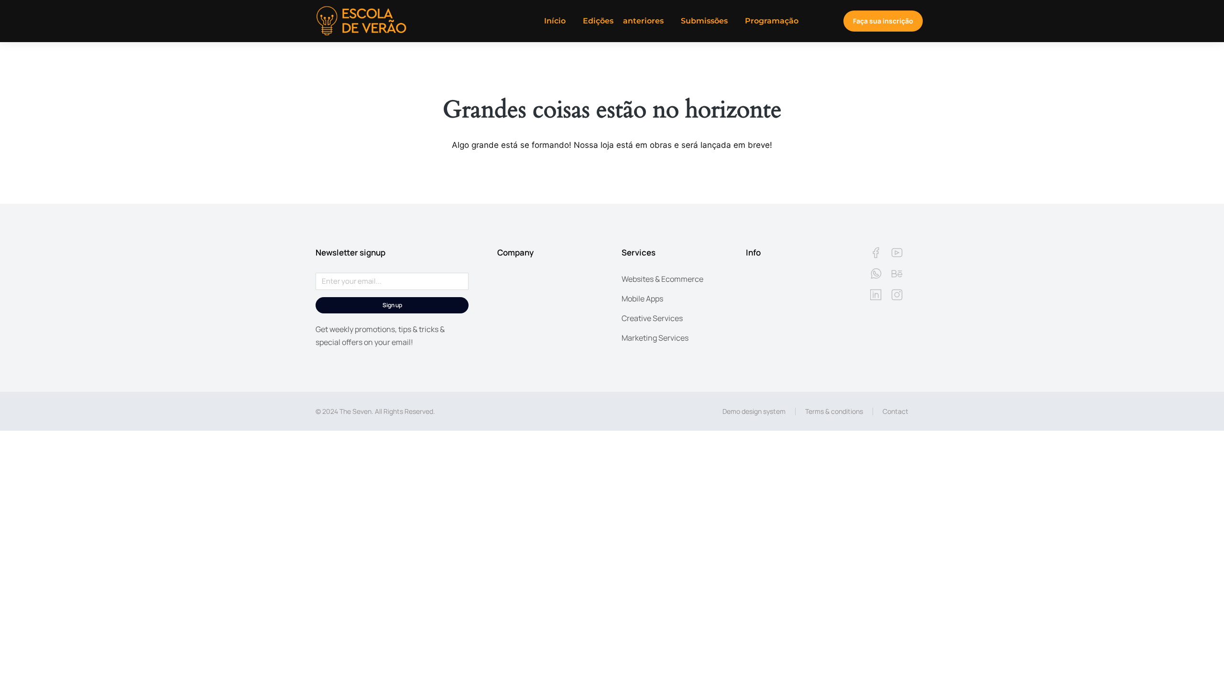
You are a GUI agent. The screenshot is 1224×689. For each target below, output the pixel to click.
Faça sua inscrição (883, 20)
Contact (895, 411)
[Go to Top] (1200, 665)
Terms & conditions (834, 411)
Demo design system (754, 411)
